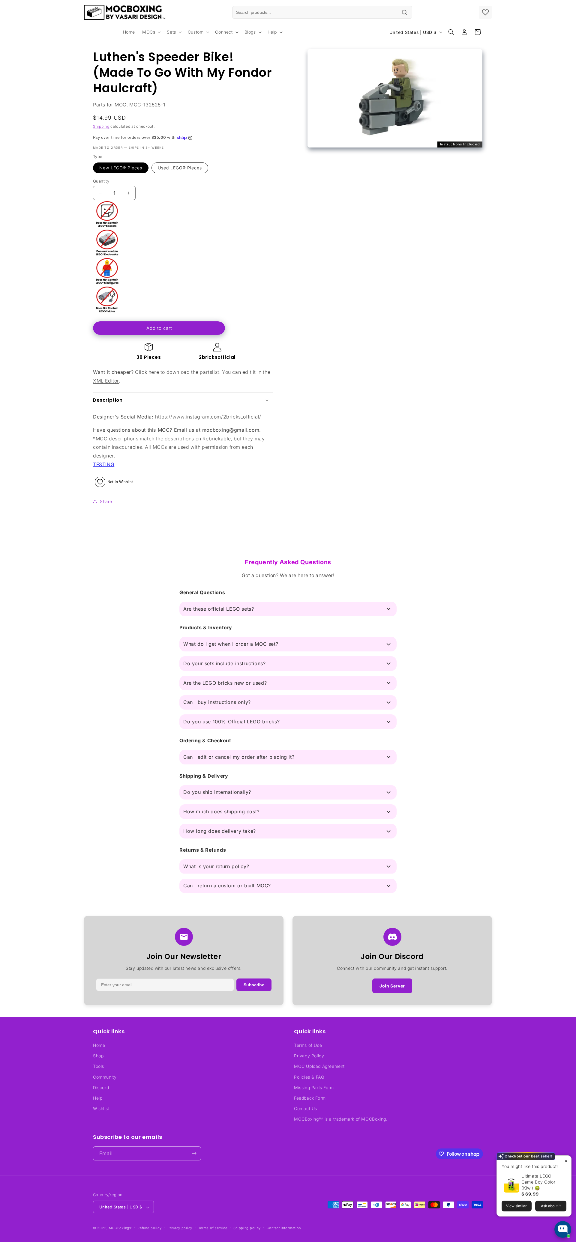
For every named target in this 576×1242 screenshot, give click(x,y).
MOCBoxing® (120, 1228)
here (153, 372)
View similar (516, 1206)
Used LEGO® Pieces (180, 167)
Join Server (392, 985)
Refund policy (149, 1228)
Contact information (284, 1228)
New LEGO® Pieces (120, 167)
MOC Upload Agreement (319, 1066)
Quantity (101, 181)
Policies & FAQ (309, 1077)
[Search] (404, 12)
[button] (151, 32)
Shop (98, 1055)
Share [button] (106, 501)
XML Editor (106, 381)
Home (99, 1045)
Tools (98, 1066)
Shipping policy (247, 1228)
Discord (101, 1087)
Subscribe (254, 984)
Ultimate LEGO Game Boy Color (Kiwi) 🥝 (538, 1181)
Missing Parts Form (314, 1087)
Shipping (101, 126)
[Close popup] (565, 1160)
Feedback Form (310, 1098)
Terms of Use (308, 1045)
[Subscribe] (194, 1153)
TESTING (103, 464)
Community (104, 1077)
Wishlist (101, 1108)
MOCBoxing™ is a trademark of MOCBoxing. (340, 1119)
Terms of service (212, 1228)
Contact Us (305, 1108)
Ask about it (551, 1206)
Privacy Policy (309, 1055)
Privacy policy (179, 1228)
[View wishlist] (485, 12)
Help (97, 1098)
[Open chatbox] (562, 1229)
